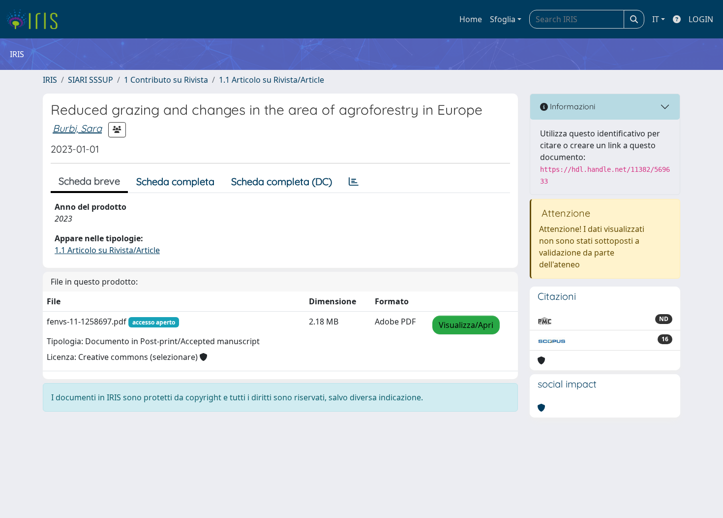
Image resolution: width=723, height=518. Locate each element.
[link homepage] (35, 19)
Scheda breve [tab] (89, 181)
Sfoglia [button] (502, 19)
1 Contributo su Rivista (166, 79)
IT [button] (655, 19)
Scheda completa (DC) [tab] (281, 181)
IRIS (50, 79)
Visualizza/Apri (466, 325)
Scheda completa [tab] (175, 181)
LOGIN (701, 19)
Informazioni (571, 106)
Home (470, 19)
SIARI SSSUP (90, 79)
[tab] (353, 181)
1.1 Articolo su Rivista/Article (271, 79)
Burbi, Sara (77, 128)
